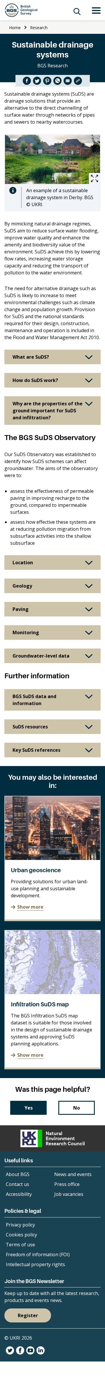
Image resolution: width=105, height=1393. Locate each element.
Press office (67, 1184)
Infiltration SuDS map (40, 1004)
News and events (73, 1174)
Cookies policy (21, 1234)
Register (28, 1315)
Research (39, 27)
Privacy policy (20, 1225)
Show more (30, 907)
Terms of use (20, 1244)
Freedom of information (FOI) (38, 1254)
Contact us (17, 1184)
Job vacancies (68, 1194)
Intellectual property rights (35, 1264)
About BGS (17, 1174)
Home (15, 27)
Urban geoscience (36, 870)
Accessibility (19, 1194)
